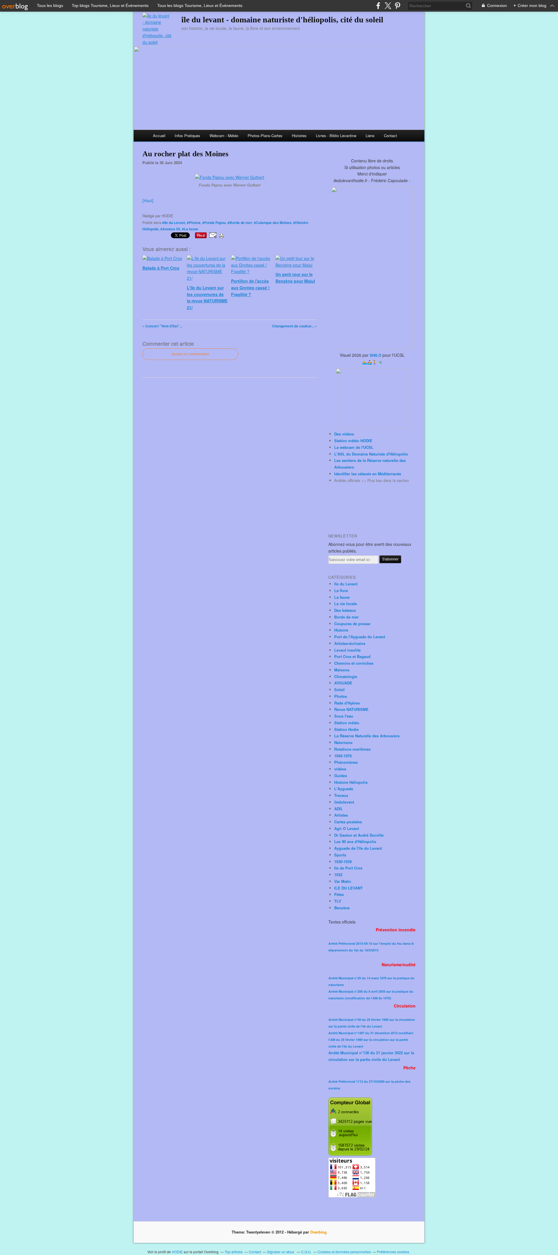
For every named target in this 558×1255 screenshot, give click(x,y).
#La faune (190, 229)
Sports (340, 855)
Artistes (341, 815)
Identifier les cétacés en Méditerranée (367, 473)
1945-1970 (343, 756)
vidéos (340, 769)
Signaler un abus (281, 1251)
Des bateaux (345, 610)
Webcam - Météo (224, 135)
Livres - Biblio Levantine (336, 135)
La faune (342, 597)
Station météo (346, 722)
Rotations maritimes (352, 749)
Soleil (339, 689)
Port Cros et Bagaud (352, 656)
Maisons (341, 670)
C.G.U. (306, 1251)
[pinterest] (397, 5)
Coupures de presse (352, 623)
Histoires (299, 135)
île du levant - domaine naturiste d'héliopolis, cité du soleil (282, 19)
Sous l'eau (343, 716)
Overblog (318, 1232)
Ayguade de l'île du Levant (358, 848)
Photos (340, 696)
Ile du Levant (345, 584)
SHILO (375, 355)
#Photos (194, 222)
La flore (341, 590)
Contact (390, 135)
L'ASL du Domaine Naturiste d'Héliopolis (371, 454)
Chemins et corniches (353, 663)
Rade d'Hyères (347, 703)
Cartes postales (348, 821)
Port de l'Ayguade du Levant (359, 636)
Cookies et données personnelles (344, 1251)
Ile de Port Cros (348, 868)
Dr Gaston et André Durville (359, 835)
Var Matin (342, 881)
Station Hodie (346, 729)
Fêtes (339, 894)
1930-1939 (343, 861)
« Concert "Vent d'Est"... (162, 326)
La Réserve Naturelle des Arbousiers (367, 735)
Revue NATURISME (351, 709)
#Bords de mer (240, 222)
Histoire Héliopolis (351, 782)
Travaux (341, 795)
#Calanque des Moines (272, 222)
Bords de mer (346, 617)
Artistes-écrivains (349, 643)
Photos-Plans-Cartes (265, 135)
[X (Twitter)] (387, 5)
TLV (337, 901)
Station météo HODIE (353, 440)
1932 (338, 874)
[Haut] (147, 200)
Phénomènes (346, 762)
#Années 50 (170, 229)
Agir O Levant (346, 828)
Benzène (342, 907)
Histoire (341, 630)
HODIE (177, 1251)
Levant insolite (347, 650)
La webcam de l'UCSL (353, 447)
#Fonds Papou (214, 222)
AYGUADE (343, 683)
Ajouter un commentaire (190, 354)
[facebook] (378, 5)
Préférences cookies (393, 1251)
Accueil (159, 135)
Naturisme (343, 742)
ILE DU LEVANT (348, 888)
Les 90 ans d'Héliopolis (355, 841)
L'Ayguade (343, 788)
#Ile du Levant (173, 222)
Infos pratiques (187, 135)
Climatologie (345, 676)
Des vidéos (344, 434)
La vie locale (345, 603)
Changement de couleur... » (294, 326)
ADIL (338, 808)
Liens (370, 135)
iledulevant (344, 802)
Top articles (234, 1251)
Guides (340, 775)
